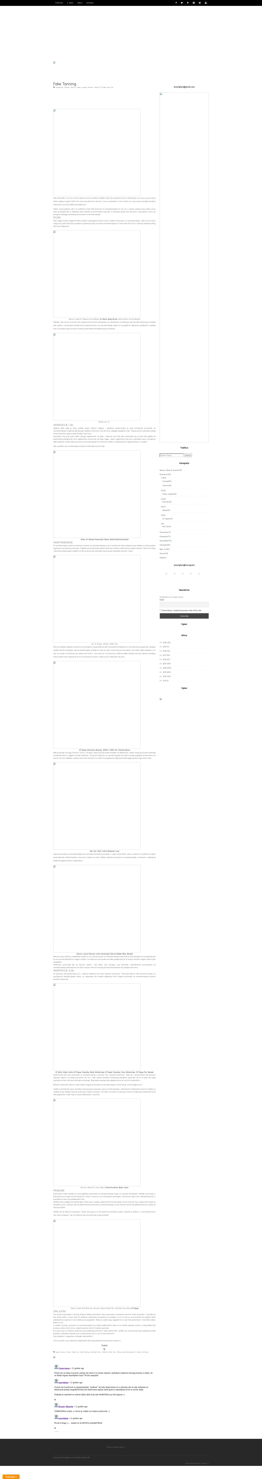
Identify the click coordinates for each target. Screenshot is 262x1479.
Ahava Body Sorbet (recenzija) (116, 539)
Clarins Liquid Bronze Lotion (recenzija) (92, 953)
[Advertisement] (103, 97)
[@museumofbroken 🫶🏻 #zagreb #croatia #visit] (196, 576)
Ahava (63, 1352)
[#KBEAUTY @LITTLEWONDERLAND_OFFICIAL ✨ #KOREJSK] (65, 22)
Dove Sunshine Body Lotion (117, 1187)
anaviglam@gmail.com (184, 86)
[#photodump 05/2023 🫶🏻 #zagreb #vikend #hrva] (188, 576)
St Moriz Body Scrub (108, 319)
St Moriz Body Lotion (64, 1072)
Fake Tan (75, 1352)
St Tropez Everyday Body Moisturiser (89, 1072)
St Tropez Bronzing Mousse (90, 750)
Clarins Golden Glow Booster (121, 953)
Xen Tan (110, 87)
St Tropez (103, 87)
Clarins (72, 87)
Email (162, 599)
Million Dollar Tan (109, 1352)
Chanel (66, 87)
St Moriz (138, 1352)
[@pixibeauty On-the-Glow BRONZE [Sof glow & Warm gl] (164, 576)
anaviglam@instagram (184, 565)
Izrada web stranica (192, 1463)
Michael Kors (96, 1352)
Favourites (165, 532)
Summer (145, 1352)
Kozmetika (166, 540)
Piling (119, 1352)
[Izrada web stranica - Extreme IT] (197, 1459)
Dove (69, 1352)
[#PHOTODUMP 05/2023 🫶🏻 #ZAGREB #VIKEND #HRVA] (153, 22)
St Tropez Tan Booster (145, 1072)
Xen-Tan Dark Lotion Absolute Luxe (104, 851)
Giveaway (165, 536)
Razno (164, 553)
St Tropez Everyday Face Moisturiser (120, 1072)
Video (163, 557)
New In (165, 549)
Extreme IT (205, 1463)
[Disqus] (104, 1398)
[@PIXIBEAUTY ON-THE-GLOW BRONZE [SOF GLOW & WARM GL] (22, 22)
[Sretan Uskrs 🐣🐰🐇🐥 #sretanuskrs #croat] (205, 576)
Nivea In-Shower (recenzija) (92, 539)
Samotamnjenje (128, 1352)
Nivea (96, 87)
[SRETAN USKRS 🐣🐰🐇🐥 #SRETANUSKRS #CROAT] (240, 22)
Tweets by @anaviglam (115, 1447)
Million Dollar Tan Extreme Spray (116, 750)
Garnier (90, 87)
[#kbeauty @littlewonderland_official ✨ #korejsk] (172, 576)
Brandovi (165, 474)
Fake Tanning (85, 1352)
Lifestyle (165, 545)
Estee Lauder (82, 87)
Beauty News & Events (171, 470)
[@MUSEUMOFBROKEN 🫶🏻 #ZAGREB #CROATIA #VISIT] (196, 22)
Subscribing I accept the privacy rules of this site (181, 610)
